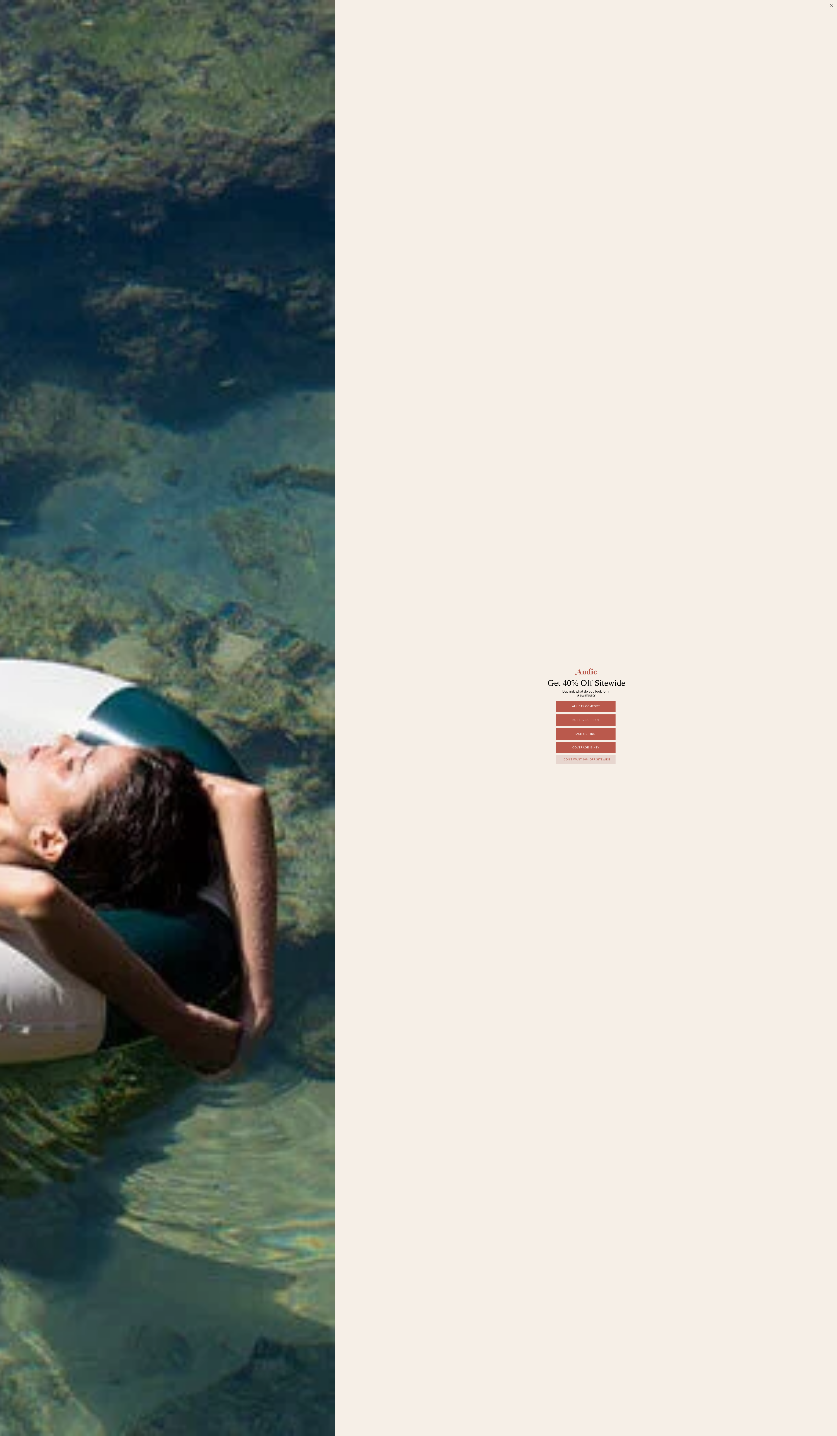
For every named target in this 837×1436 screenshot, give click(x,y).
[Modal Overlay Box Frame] (418, 718)
